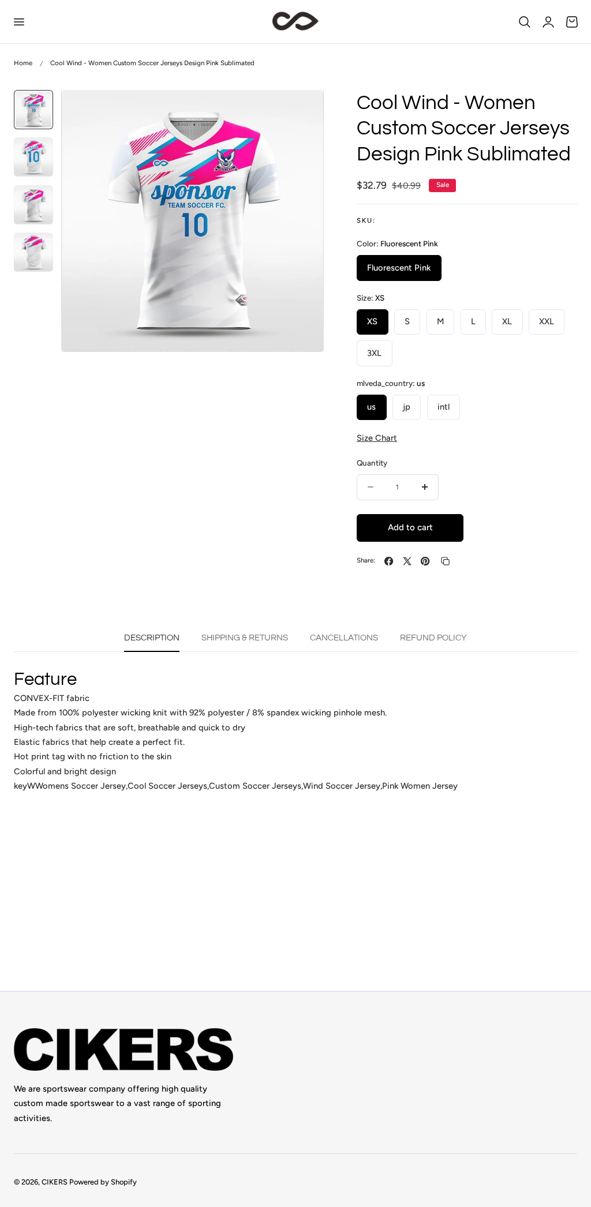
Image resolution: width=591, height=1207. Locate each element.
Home (23, 63)
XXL (546, 321)
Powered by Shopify (103, 1182)
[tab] (33, 109)
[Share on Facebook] (388, 561)
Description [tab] (151, 638)
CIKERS (55, 1182)
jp (406, 407)
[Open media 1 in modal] (302, 110)
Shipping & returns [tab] (244, 638)
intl (443, 407)
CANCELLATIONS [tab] (344, 638)
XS (372, 321)
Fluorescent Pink (399, 268)
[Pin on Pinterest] (425, 561)
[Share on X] (407, 561)
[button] (18, 21)
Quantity (372, 462)
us (371, 407)
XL (507, 321)
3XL (374, 353)
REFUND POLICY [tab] (433, 638)
